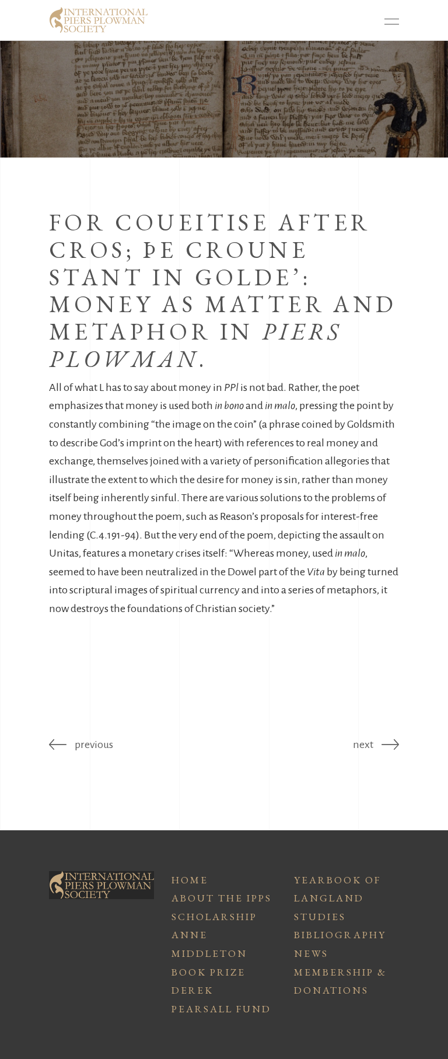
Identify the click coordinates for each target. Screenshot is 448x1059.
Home (190, 879)
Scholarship (214, 916)
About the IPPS (222, 898)
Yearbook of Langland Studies (337, 898)
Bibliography (340, 934)
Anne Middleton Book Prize (209, 953)
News (311, 953)
